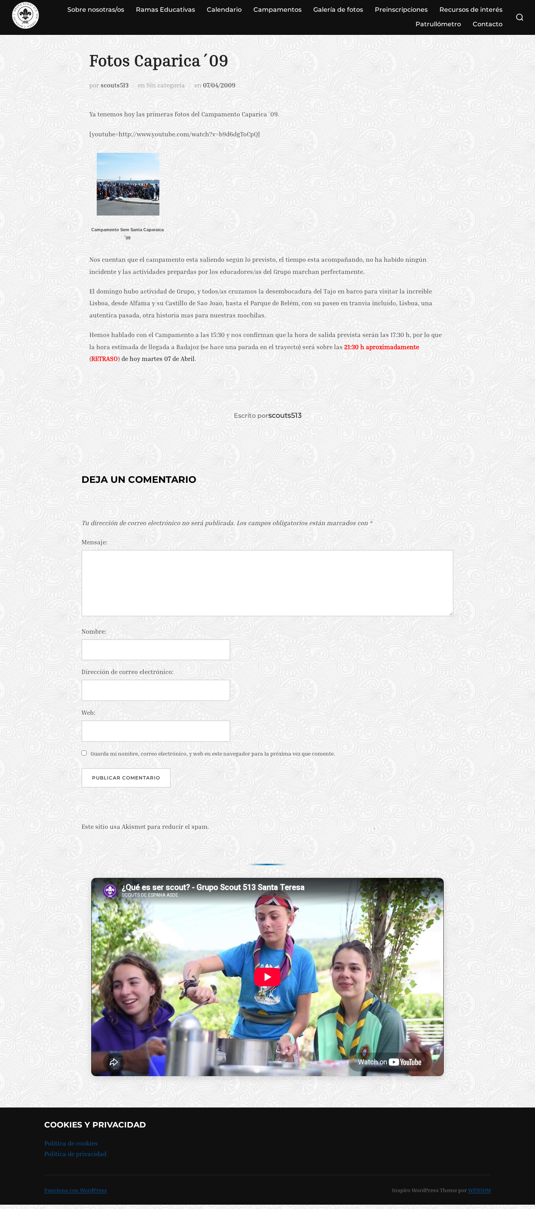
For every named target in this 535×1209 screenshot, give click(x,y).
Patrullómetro (438, 24)
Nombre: (93, 631)
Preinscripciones (401, 9)
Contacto (487, 24)
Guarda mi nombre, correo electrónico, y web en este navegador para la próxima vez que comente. (212, 753)
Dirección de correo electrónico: (127, 672)
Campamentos (277, 9)
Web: (88, 712)
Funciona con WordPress (75, 1190)
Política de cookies (71, 1143)
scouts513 (114, 85)
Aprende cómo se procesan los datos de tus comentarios (292, 826)
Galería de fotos (338, 9)
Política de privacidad (75, 1154)
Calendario (224, 9)
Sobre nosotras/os (95, 9)
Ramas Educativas (165, 9)
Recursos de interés (470, 9)
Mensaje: (94, 542)
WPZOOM (479, 1190)
